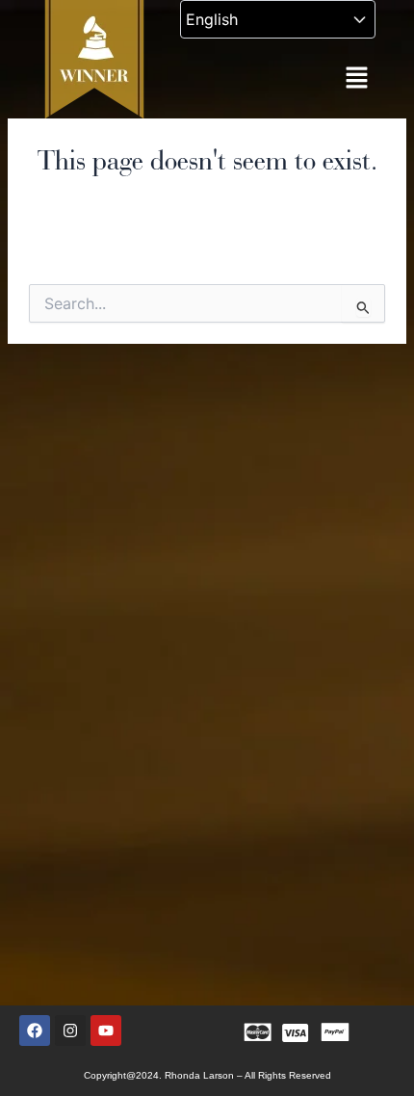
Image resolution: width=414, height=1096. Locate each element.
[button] (356, 79)
